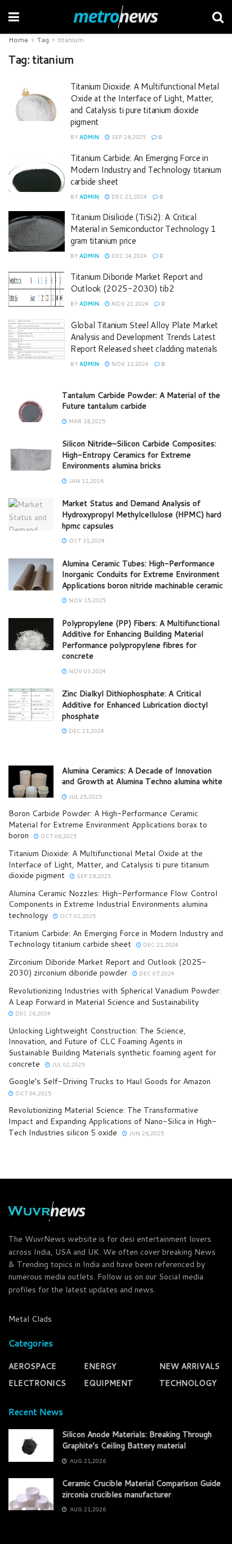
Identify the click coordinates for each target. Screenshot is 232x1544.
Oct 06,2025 (58, 836)
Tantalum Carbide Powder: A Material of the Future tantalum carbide (141, 401)
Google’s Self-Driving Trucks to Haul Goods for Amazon (109, 1081)
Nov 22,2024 (129, 303)
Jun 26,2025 (145, 1133)
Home (18, 39)
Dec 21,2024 (128, 196)
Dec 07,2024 (156, 973)
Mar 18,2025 (86, 421)
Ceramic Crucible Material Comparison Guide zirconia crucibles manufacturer (141, 1489)
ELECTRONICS (37, 1383)
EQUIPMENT (108, 1383)
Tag (43, 39)
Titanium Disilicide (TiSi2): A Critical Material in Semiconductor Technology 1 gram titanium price (143, 229)
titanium (71, 39)
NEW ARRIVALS (189, 1366)
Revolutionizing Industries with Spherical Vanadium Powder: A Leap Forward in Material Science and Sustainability (114, 996)
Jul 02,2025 (67, 1064)
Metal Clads (30, 1318)
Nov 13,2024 (129, 364)
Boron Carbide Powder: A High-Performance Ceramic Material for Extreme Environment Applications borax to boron (107, 824)
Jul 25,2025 (84, 796)
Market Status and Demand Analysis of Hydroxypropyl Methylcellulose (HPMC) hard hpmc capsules (141, 514)
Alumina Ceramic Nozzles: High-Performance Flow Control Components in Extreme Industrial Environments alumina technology (112, 904)
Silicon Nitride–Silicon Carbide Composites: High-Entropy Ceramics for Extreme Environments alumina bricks (139, 454)
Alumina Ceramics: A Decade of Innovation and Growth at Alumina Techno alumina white (142, 776)
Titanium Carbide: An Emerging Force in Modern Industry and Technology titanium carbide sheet (145, 169)
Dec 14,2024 (128, 255)
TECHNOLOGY (188, 1383)
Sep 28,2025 (128, 137)
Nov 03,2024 (86, 671)
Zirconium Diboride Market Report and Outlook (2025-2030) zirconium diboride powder (107, 967)
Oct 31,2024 (86, 540)
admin (89, 137)
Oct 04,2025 (32, 1093)
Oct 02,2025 (77, 916)
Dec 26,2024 (32, 1013)
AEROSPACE (32, 1366)
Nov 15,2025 (86, 600)
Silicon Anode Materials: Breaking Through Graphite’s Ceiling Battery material (137, 1440)
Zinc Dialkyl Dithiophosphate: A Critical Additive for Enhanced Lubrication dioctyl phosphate (135, 704)
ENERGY (100, 1366)
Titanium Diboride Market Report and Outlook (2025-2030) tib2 (136, 282)
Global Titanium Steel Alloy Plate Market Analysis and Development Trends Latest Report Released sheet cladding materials (144, 337)
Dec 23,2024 (85, 731)
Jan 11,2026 (85, 481)
